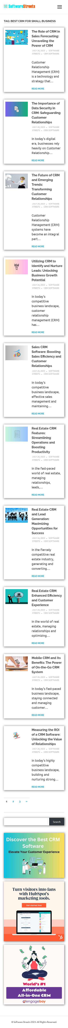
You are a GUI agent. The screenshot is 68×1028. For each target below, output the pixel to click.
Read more (38, 88)
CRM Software (51, 53)
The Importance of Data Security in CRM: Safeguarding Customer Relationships (46, 113)
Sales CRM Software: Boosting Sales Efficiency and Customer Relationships (46, 356)
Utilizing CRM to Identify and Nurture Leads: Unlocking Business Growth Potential (47, 270)
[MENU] (59, 6)
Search (57, 821)
